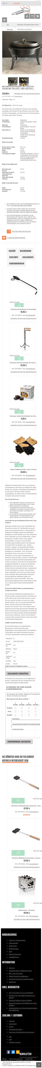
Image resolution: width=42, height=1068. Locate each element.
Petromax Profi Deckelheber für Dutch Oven (24, 363)
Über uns (12, 968)
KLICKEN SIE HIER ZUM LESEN (21, 205)
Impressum (12, 982)
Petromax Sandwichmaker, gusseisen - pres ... (26, 806)
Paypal (11, 1027)
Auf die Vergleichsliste (21, 231)
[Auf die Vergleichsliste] (19, 306)
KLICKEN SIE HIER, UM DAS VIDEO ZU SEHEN (22, 212)
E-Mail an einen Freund (16, 238)
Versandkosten (18, 96)
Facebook (8, 1052)
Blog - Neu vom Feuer (16, 973)
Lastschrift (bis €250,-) (16, 1029)
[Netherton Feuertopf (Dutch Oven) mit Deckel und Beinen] (21, 53)
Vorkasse (12, 1021)
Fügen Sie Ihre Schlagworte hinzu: (16, 666)
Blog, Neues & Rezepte (16, 1058)
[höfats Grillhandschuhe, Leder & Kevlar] (23, 445)
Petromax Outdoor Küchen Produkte (20, 1000)
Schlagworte (28, 257)
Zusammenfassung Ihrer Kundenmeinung (25, 724)
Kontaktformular (14, 957)
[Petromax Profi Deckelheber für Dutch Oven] (23, 339)
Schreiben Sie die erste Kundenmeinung (27, 93)
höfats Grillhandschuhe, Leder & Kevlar (23, 469)
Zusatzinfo (13, 257)
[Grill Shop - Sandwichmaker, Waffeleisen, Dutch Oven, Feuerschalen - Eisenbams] (21, 11)
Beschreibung (25, 250)
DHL (10, 1037)
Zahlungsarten (13, 943)
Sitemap (4, 1058)
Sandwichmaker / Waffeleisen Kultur (20, 971)
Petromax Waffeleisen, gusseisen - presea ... (26, 858)
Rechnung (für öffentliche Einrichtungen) (22, 1032)
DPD (10, 1039)
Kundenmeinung (17, 729)
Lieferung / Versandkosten (17, 940)
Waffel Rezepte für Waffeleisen (18, 976)
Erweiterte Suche (8, 1060)
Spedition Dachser (15, 1042)
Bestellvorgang (13, 949)
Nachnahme (13, 1024)
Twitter (13, 1052)
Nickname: (15, 719)
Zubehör (12, 250)
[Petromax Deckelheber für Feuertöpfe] (23, 285)
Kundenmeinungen (16, 263)
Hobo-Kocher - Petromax (26, 910)
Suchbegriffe (29, 1058)
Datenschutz (13, 946)
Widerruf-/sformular (15, 954)
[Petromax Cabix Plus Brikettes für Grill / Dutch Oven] (23, 392)
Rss (18, 1052)
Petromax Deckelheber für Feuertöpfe (23, 309)
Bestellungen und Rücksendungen (25, 1060)
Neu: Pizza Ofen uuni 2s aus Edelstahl (21, 993)
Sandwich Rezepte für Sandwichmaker (21, 979)
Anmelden (17, 3)
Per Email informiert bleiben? (29, 1057)
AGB (10, 951)
